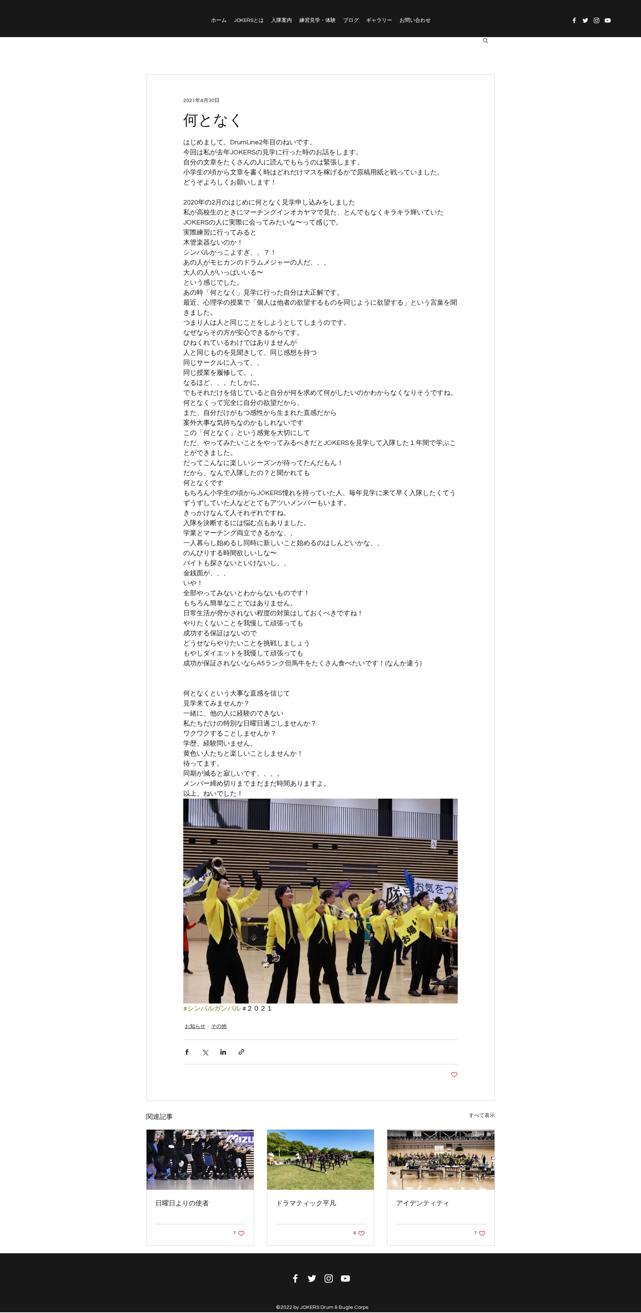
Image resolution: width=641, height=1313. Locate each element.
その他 (219, 1026)
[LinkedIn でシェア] (223, 1051)
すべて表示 (482, 1115)
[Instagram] (596, 20)
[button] (485, 40)
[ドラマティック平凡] (320, 1160)
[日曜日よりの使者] (200, 1160)
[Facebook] (574, 20)
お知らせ (195, 1026)
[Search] (494, 18)
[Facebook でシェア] (186, 1051)
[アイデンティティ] (440, 1160)
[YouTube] (607, 20)
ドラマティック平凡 (306, 1203)
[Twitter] (585, 20)
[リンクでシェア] (241, 1051)
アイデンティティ (423, 1203)
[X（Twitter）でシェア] (204, 1051)
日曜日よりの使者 (182, 1203)
